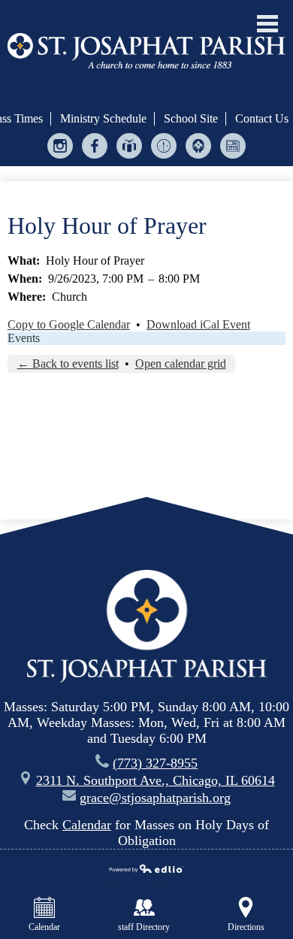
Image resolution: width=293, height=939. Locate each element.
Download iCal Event (198, 324)
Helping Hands (198, 158)
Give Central (129, 158)
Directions (246, 927)
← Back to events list (68, 363)
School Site (191, 118)
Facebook (95, 158)
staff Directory (144, 927)
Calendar (86, 824)
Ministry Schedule (103, 118)
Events (24, 338)
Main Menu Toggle (267, 23)
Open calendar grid (180, 363)
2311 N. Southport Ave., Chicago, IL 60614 (155, 780)
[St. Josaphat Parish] (146, 50)
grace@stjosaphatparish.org (155, 797)
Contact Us (261, 118)
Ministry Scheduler (164, 158)
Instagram (60, 158)
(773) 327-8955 (155, 763)
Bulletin (233, 158)
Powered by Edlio (141, 881)
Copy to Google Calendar (69, 324)
